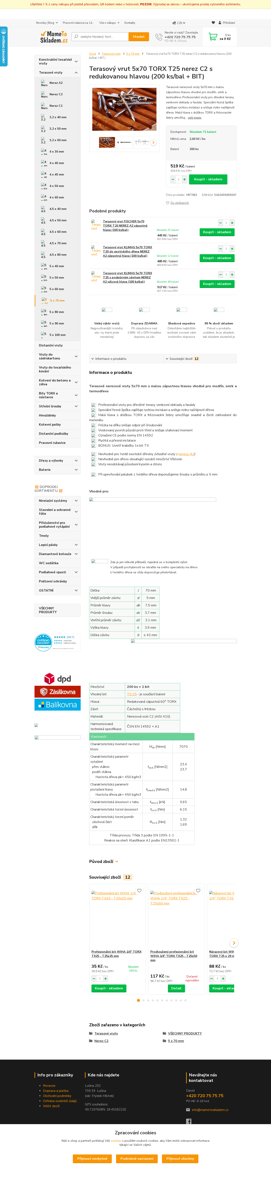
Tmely (44, 536)
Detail (176, 988)
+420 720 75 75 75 (180, 37)
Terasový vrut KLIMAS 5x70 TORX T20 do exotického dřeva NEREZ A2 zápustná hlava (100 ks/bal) (127, 251)
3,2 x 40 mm (58, 117)
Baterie (45, 470)
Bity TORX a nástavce (48, 395)
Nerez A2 (56, 83)
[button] (138, 1000)
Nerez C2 (56, 94)
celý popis (194, 118)
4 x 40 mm (57, 163)
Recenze (49, 1086)
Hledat (139, 36)
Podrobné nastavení (136, 1158)
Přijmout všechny (180, 1158)
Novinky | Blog (45, 23)
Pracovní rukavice (52, 443)
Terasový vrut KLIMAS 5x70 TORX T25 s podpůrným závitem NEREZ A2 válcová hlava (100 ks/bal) (127, 277)
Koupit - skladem (208, 179)
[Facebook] (191, 1123)
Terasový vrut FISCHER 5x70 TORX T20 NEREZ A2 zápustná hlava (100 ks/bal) (125, 225)
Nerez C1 (56, 106)
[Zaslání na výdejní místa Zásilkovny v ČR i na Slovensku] (58, 691)
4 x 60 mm (57, 197)
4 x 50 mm (57, 186)
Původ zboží (101, 861)
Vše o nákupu (107, 23)
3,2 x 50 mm (58, 129)
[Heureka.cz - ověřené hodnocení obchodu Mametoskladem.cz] (58, 642)
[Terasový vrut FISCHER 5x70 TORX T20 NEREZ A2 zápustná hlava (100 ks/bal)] (96, 225)
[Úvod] (51, 36)
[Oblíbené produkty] (213, 23)
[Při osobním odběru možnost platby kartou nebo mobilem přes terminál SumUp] (58, 758)
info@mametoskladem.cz (210, 1110)
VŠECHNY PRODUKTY (48, 610)
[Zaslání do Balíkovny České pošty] (58, 704)
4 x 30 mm (57, 152)
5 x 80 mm (57, 312)
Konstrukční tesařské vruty (55, 61)
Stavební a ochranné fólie (55, 512)
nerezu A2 (186, 454)
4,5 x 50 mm (58, 220)
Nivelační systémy (53, 501)
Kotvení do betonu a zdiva (55, 382)
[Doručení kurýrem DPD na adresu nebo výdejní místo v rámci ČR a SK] (58, 678)
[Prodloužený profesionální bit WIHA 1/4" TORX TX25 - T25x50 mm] (176, 917)
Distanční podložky (53, 434)
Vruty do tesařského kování (55, 369)
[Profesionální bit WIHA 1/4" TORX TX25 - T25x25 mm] (117, 917)
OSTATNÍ (46, 590)
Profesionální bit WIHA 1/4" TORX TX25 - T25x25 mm (116, 954)
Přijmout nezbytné (92, 1158)
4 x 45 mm (57, 174)
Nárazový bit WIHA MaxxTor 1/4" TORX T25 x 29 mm (233, 954)
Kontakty (129, 23)
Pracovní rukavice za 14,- (78, 23)
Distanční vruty (51, 345)
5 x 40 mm (57, 266)
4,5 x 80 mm (58, 255)
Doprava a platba (55, 1091)
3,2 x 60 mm (58, 140)
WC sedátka (48, 563)
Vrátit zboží (51, 1106)
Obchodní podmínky (57, 1096)
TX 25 (132, 694)
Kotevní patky (50, 424)
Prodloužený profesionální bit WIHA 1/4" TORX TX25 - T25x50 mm (173, 956)
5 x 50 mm (57, 278)
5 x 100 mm (58, 335)
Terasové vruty (50, 72)
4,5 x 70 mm (58, 243)
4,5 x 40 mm (58, 209)
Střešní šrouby (50, 406)
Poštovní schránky (53, 581)
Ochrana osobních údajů (60, 1101)
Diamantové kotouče (55, 554)
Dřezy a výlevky (51, 461)
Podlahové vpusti (52, 572)
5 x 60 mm (57, 289)
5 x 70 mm (57, 301)
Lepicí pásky (48, 545)
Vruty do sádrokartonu (49, 356)
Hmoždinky (47, 415)
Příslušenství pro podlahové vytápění (54, 525)
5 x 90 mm (57, 323)
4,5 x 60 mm (58, 232)
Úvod (92, 54)
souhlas (116, 1141)
